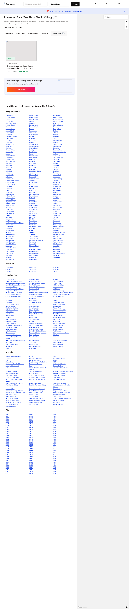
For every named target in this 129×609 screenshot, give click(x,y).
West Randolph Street (12, 344)
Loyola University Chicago (13, 356)
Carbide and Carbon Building (14, 325)
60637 (31, 435)
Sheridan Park (10, 236)
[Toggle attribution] (127, 607)
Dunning (55, 127)
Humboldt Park (57, 186)
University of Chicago (35, 358)
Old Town (8, 215)
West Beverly (56, 249)
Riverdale (55, 163)
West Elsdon (9, 253)
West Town (9, 163)
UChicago (8, 358)
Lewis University (58, 377)
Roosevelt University (11, 371)
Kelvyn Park (32, 190)
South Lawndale (10, 242)
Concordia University (59, 379)
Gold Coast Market (34, 327)
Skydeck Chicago (10, 306)
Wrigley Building (34, 310)
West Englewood (34, 253)
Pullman (8, 154)
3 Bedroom (56, 267)
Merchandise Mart (11, 319)
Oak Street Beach (34, 289)
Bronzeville (32, 138)
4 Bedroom (9, 269)
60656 (7, 447)
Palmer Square (57, 215)
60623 (31, 427)
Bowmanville (9, 134)
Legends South (33, 196)
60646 (31, 441)
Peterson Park (9, 219)
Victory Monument (58, 296)
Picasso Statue (10, 315)
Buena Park (9, 142)
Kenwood (32, 192)
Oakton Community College (37, 389)
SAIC (7, 368)
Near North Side (34, 144)
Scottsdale (32, 234)
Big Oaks (55, 131)
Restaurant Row (33, 344)
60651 (31, 443)
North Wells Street (58, 344)
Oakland (31, 211)
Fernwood (56, 167)
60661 (31, 448)
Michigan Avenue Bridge (36, 312)
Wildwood (8, 257)
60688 (31, 460)
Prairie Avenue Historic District (14, 223)
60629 (7, 431)
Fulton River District (35, 171)
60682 (54, 456)
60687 (7, 460)
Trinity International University (15, 383)
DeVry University (11, 396)
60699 (31, 466)
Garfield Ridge (10, 175)
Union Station (10, 312)
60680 (7, 456)
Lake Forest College (11, 375)
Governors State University (37, 377)
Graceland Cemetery (11, 321)
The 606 (8, 314)
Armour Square (57, 117)
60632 (7, 433)
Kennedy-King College (12, 377)
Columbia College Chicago (60, 368)
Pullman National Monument (14, 292)
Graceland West (10, 179)
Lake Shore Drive (34, 337)
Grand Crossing (57, 179)
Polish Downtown (11, 221)
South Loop (32, 242)
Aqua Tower (56, 321)
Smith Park (56, 236)
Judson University (58, 404)
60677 (31, 454)
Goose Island (56, 177)
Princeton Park (57, 223)
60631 (54, 431)
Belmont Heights (34, 127)
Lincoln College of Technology (62, 398)
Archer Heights (33, 117)
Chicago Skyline (34, 306)
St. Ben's (8, 232)
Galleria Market (57, 327)
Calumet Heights (57, 144)
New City (32, 123)
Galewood (8, 173)
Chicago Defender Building (13, 296)
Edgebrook (9, 165)
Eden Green (32, 163)
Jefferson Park (57, 175)
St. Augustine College (12, 398)
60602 (31, 414)
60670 (7, 452)
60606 (54, 416)
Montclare (8, 207)
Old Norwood (57, 213)
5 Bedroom (32, 269)
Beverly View (57, 129)
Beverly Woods (10, 131)
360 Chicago (56, 289)
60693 (54, 462)
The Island (9, 188)
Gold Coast (9, 177)
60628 (54, 429)
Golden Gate (32, 177)
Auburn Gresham (58, 119)
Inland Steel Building (12, 287)
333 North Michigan (58, 285)
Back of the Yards (11, 123)
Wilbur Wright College (12, 400)
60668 (31, 450)
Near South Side (34, 146)
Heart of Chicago (10, 184)
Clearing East (9, 152)
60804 (7, 470)
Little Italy (32, 198)
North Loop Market (11, 327)
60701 (54, 466)
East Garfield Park (58, 157)
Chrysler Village (10, 150)
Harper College (57, 389)
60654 (31, 445)
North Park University (59, 364)
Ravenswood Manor (58, 226)
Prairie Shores (33, 223)
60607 (7, 418)
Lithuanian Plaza (10, 198)
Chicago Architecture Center (61, 333)
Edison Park (9, 167)
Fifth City (32, 169)
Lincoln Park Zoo (58, 287)
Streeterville (32, 244)
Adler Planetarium (11, 331)
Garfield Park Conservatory (37, 287)
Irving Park (56, 123)
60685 (31, 458)
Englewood (32, 167)
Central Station (57, 146)
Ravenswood (9, 226)
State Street (56, 337)
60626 (31, 429)
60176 (31, 473)
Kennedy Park (57, 190)
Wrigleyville (32, 257)
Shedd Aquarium (10, 333)
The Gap (55, 173)
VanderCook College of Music (14, 391)
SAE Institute (57, 402)
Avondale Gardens (58, 121)
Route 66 (31, 321)
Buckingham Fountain (59, 304)
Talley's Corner (57, 244)
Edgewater (56, 165)
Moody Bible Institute (12, 373)
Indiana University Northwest (61, 392)
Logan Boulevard (34, 340)
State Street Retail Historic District (15, 340)
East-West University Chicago (37, 385)
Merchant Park (57, 205)
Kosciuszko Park (34, 194)
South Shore (56, 188)
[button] (125, 4)
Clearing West (33, 152)
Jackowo (31, 188)
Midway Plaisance (58, 346)
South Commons (57, 238)
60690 (7, 462)
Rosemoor (56, 230)
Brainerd (55, 134)
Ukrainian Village (34, 246)
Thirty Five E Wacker (12, 291)
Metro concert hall (58, 342)
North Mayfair (10, 211)
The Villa (32, 248)
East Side (32, 161)
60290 (54, 473)
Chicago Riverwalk (58, 302)
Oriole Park (32, 215)
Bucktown (8, 140)
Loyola (55, 200)
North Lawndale (57, 156)
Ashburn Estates (33, 119)
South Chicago (33, 238)
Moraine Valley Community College (16, 392)
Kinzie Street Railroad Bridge (14, 281)
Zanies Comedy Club (35, 346)
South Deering (10, 240)
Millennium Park (10, 259)
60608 (31, 418)
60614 (31, 422)
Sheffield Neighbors (58, 234)
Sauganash (32, 232)
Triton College (57, 396)
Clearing (31, 150)
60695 (31, 464)
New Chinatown (57, 207)
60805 (31, 470)
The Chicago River (11, 279)
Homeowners (110, 4)
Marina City (56, 319)
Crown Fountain (33, 308)
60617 (31, 424)
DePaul (55, 360)
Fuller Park (9, 171)
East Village (56, 161)
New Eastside (33, 207)
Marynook (32, 203)
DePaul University (34, 360)
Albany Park (9, 115)
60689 (54, 460)
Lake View (56, 133)
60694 (7, 464)
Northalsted (32, 133)
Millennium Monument (35, 294)
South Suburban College (36, 392)
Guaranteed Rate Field (59, 310)
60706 (7, 468)
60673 (31, 452)
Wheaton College (58, 366)
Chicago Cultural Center (12, 304)
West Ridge (56, 255)
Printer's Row (9, 225)
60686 (54, 458)
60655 (54, 445)
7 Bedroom (9, 271)
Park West (32, 217)
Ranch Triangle (57, 225)
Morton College (33, 394)
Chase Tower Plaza (11, 323)
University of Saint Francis (37, 379)
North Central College (12, 385)
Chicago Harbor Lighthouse (13, 294)
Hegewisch (32, 184)
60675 (7, 454)
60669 (54, 450)
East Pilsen (56, 159)
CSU (30, 366)
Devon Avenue (10, 348)
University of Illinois (59, 358)
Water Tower (33, 291)
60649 (7, 443)
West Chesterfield (34, 251)
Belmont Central (10, 125)
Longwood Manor (11, 200)
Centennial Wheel (58, 315)
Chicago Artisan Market (36, 329)
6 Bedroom (56, 269)
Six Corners (9, 342)
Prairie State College (59, 394)
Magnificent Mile (10, 202)
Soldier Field (33, 317)
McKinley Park (10, 205)
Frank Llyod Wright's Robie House (15, 285)
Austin (31, 173)
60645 (7, 441)
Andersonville (57, 115)
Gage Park (56, 171)
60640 (31, 437)
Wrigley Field (57, 283)
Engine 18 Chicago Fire (36, 314)
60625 (7, 429)
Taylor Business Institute (36, 398)
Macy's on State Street (59, 312)
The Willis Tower (58, 281)
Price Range (9, 33)
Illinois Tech (9, 362)
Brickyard (32, 136)
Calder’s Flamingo (34, 319)
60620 (31, 425)
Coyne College (33, 396)
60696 (54, 464)
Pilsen (54, 219)
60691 (31, 462)
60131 (7, 473)
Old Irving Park (33, 213)
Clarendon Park (57, 150)
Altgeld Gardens (33, 115)
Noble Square (9, 209)
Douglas (55, 138)
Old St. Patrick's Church (36, 325)
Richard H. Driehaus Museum (37, 331)
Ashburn (8, 119)
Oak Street (56, 335)
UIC (7, 360)
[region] (99, 46)
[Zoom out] (126, 24)
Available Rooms (33, 33)
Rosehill (31, 230)
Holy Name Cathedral (12, 310)
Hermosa (8, 127)
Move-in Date (20, 33)
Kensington (9, 192)
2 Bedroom (32, 267)
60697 (7, 466)
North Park (9, 186)
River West (32, 228)
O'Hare (55, 211)
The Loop (32, 200)
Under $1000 (9, 267)
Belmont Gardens (58, 125)
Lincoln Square (33, 134)
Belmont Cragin (33, 125)
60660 (7, 448)
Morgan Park (33, 131)
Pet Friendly (32, 271)
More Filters (45, 33)
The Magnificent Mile (35, 302)
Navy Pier (56, 279)
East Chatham (33, 157)
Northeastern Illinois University (15, 364)
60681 (31, 456)
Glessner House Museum (36, 323)
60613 (7, 422)
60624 (54, 427)
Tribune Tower (57, 308)
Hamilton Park (33, 182)
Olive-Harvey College (35, 371)
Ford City (55, 169)
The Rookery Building (12, 308)
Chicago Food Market (59, 325)
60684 (7, 458)
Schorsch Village (10, 234)
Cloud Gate (9, 302)
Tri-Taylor (9, 246)
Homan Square (33, 186)
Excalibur (55, 300)
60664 (54, 448)
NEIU (54, 362)
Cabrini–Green (10, 144)
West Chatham (10, 251)
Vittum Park (56, 248)
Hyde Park (32, 159)
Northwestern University (36, 364)
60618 (54, 424)
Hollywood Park (57, 184)
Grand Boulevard (34, 179)
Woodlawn (9, 255)
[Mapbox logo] (82, 607)
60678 (54, 454)
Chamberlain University (12, 404)
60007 (7, 471)
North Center (56, 209)
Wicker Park (56, 257)
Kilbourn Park (10, 194)
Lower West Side (10, 161)
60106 (54, 471)
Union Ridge (56, 246)
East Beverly (9, 157)
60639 (7, 437)
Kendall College (33, 373)
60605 (31, 416)
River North (9, 228)
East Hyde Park (10, 159)
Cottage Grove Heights (59, 152)
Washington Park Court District (14, 289)
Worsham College (34, 404)
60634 (54, 433)
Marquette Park (57, 202)
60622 (7, 427)
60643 (31, 439)
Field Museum (57, 331)
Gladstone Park (33, 175)
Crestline (55, 154)
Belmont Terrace (10, 129)
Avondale (32, 121)
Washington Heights (11, 136)
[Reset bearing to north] (126, 27)
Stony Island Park (11, 244)
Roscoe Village (10, 230)
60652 (54, 443)
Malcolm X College (58, 400)
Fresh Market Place (11, 329)
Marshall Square (10, 203)
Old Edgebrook (10, 213)
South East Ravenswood (36, 240)
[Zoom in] (126, 21)
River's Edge (56, 228)
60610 (7, 420)
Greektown (32, 180)
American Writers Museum (13, 335)
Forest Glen (32, 165)
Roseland (8, 169)
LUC (54, 356)
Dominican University (59, 375)
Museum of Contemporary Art (37, 333)
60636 (7, 435)
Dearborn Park (33, 156)
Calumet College (10, 389)
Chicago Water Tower (35, 281)
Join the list (21, 89)
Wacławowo (9, 249)
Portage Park (56, 221)
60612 (54, 420)
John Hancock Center (59, 323)
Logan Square (33, 140)
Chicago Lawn (33, 148)
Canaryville (9, 146)
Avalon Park (9, 121)
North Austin (33, 209)
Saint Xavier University (59, 383)
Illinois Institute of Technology (38, 362)
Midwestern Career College (13, 402)
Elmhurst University (35, 383)
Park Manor (9, 217)
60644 (54, 439)
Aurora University (11, 406)
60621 (54, 425)
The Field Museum (34, 285)
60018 (31, 471)
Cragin (31, 154)
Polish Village (33, 221)
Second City (9, 346)
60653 (7, 445)
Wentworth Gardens (35, 249)
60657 (31, 447)
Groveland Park (10, 182)
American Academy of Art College (63, 371)
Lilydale (55, 196)
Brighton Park (10, 138)
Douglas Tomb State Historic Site (38, 292)
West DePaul (56, 251)
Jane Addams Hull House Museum (15, 283)
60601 (7, 414)
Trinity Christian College (36, 375)
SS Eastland (9, 300)
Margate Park (33, 202)
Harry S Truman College (60, 391)
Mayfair (55, 203)
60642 (7, 439)
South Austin (9, 238)
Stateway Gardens (58, 242)
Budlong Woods (57, 140)
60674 (54, 452)
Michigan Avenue (34, 335)
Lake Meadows (57, 194)
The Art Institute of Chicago (37, 283)
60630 (31, 431)
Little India (32, 348)
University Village (11, 248)
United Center (57, 306)
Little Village (56, 198)
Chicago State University (13, 366)
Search (75, 4)
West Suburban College (36, 402)
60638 (54, 435)
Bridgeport (56, 136)
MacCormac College (11, 394)
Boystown (8, 317)
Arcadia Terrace (10, 117)
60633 (31, 433)
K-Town (8, 190)
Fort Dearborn (33, 300)
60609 (54, 418)
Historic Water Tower (59, 317)
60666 (7, 450)
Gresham (55, 180)
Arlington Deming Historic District (63, 292)
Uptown (31, 142)
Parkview (55, 217)
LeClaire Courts (10, 196)
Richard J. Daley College (36, 391)
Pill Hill (31, 219)
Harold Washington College (37, 400)
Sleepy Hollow (33, 236)
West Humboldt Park (59, 253)
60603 (54, 414)
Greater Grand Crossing (12, 180)
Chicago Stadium (58, 329)
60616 (7, 424)
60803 (54, 468)
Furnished (55, 271)
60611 (31, 420)
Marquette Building (58, 291)
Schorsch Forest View (59, 232)
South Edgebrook (58, 240)
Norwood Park (10, 133)
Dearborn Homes (10, 156)
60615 (54, 422)
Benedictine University (59, 373)
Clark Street (32, 342)
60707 (31, 468)
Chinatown (56, 148)
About (120, 4)
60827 (54, 470)
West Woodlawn (33, 255)
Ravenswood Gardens (35, 226)
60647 (54, 441)
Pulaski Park (32, 225)
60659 (54, 447)
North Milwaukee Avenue (60, 340)
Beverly (31, 129)
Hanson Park (56, 182)
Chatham (8, 148)
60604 (7, 416)
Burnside (55, 142)
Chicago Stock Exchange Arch (61, 294)
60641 (54, 437)
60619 (7, 425)
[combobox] (35, 4)
